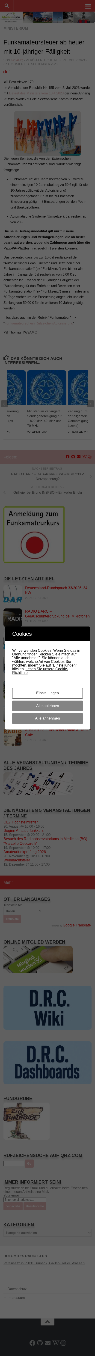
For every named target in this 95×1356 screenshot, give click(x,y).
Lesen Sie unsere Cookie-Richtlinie (40, 671)
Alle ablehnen (47, 706)
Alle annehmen (47, 718)
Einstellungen (47, 693)
